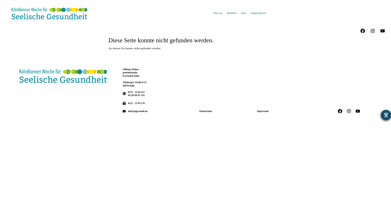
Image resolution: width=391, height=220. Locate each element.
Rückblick (232, 13)
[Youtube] (382, 30)
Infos (243, 13)
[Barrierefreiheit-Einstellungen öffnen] (386, 115)
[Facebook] (362, 30)
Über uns (217, 13)
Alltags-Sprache (258, 13)
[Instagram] (372, 30)
